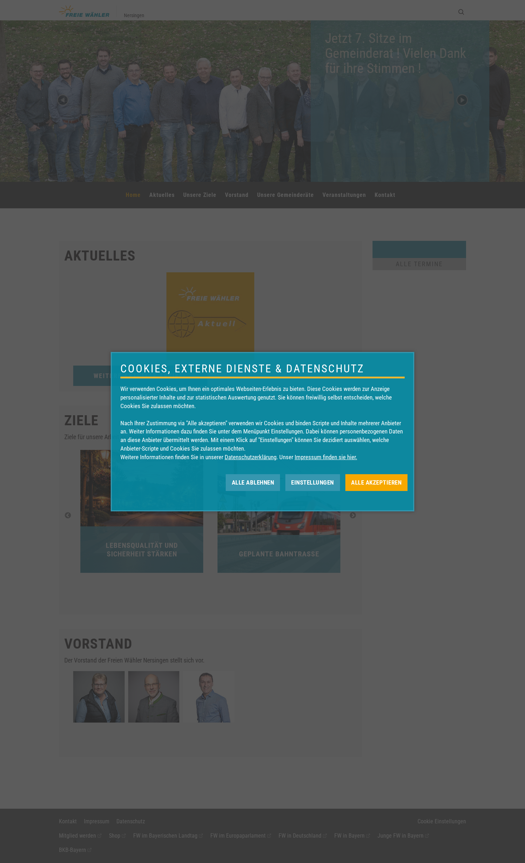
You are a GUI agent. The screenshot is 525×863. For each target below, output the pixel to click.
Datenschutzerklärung (250, 457)
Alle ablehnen (253, 482)
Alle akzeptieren (376, 482)
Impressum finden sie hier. (326, 457)
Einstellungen (312, 482)
